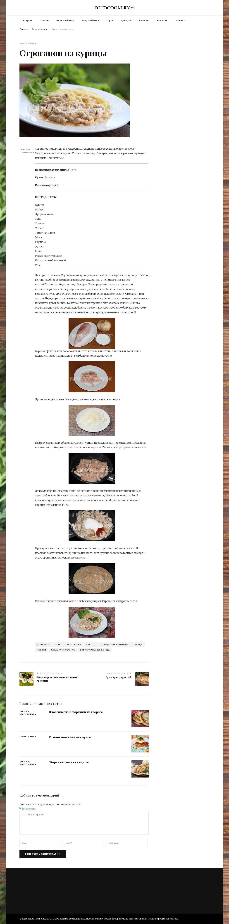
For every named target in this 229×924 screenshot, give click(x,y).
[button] (27, 809)
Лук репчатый (73, 645)
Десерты (126, 20)
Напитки (162, 20)
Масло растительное (63, 650)
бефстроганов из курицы (95, 650)
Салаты (44, 20)
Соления (180, 20)
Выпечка (144, 20)
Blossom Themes (138, 918)
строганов (43, 645)
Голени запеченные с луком (70, 737)
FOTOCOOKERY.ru (114, 8)
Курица (137, 645)
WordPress (172, 918)
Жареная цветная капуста (69, 762)
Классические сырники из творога (76, 712)
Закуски (28, 20)
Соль (57, 645)
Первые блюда (65, 20)
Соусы (110, 20)
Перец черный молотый (114, 645)
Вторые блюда (90, 20)
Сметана (91, 645)
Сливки (41, 650)
